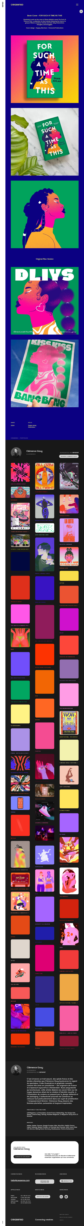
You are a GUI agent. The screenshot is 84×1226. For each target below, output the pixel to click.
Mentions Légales (64, 1214)
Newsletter (68, 1181)
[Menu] (77, 4)
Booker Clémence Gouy (69, 456)
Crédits (61, 1220)
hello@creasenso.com (20, 1181)
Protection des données (66, 1217)
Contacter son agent (22, 1156)
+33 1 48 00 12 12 (25, 1195)
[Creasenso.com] (17, 4)
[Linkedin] (66, 1196)
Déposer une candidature (44, 1181)
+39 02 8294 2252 (25, 1202)
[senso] (2, 4)
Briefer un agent (42, 1196)
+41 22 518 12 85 (25, 1199)
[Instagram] (61, 1196)
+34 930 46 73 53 (25, 1201)
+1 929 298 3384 (25, 1197)
